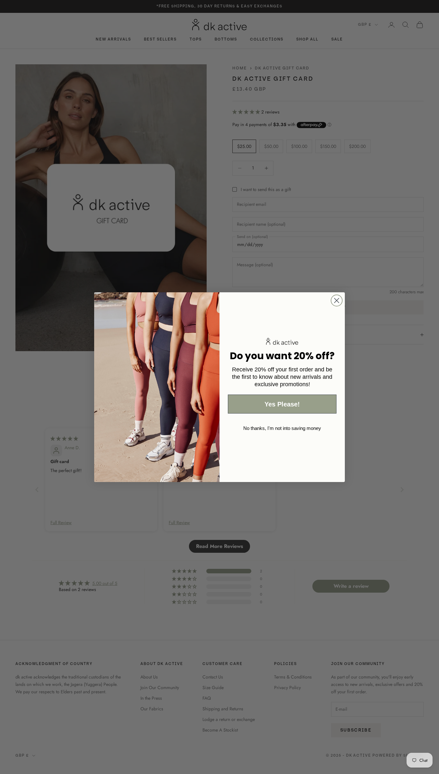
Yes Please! (282, 403)
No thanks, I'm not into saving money (282, 428)
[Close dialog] (336, 300)
